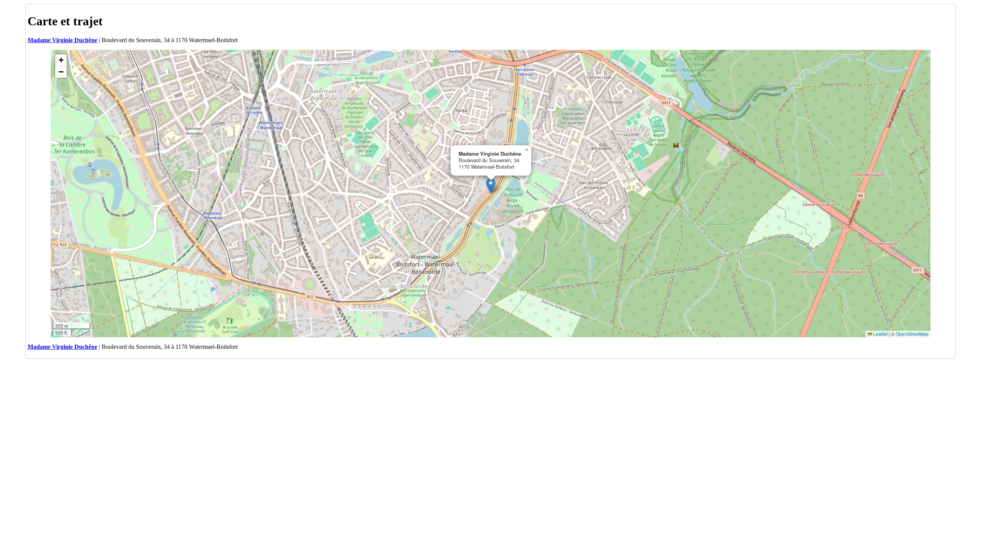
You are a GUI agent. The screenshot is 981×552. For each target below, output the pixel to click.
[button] (490, 186)
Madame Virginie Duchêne (62, 40)
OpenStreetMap (912, 333)
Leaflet (879, 333)
